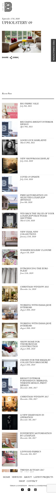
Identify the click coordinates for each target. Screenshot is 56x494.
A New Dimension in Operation (32, 418)
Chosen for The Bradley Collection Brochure (35, 363)
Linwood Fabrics (30, 453)
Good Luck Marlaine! (33, 142)
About (28, 477)
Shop (22, 481)
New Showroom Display (34, 160)
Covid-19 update (29, 178)
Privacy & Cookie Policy (39, 486)
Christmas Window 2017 (34, 398)
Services (17, 477)
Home (6, 477)
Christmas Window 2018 (34, 288)
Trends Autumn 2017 (32, 471)
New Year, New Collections (29, 234)
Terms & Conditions (18, 486)
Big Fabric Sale (29, 105)
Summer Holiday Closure (35, 252)
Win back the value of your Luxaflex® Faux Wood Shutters (37, 217)
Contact (32, 481)
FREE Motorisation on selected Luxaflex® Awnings (34, 199)
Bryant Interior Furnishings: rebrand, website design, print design (34, 383)
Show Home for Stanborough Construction (30, 345)
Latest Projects (43, 477)
